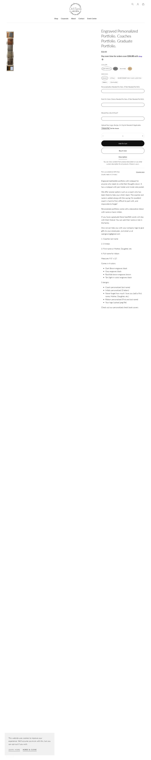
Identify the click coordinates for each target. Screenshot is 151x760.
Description (123, 157)
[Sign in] (138, 4)
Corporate (64, 18)
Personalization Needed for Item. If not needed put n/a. (120, 87)
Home (9, 26)
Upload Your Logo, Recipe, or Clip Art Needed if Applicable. (121, 125)
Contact (81, 18)
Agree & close (30, 750)
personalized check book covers (125, 307)
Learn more (14, 750)
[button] (132, 4)
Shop (56, 18)
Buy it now (123, 151)
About (73, 18)
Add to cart (123, 143)
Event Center (92, 18)
